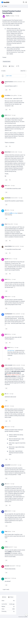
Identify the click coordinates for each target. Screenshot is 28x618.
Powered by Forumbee (22, 616)
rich (5, 483)
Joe (5, 406)
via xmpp (15, 213)
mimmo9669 (7, 464)
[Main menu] (26, 2)
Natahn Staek (8, 151)
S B (5, 426)
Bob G (6, 279)
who (6, 210)
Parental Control (6, 61)
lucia (6, 578)
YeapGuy (8, 15)
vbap (6, 224)
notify (11, 213)
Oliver (6, 296)
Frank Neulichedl (8, 313)
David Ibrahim (8, 197)
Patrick (6, 547)
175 (18, 66)
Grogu (6, 531)
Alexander (7, 565)
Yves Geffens (7, 95)
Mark (6, 510)
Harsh (6, 115)
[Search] (23, 2)
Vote (6, 66)
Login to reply (9, 75)
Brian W (6, 258)
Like (6, 89)
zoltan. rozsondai (8, 365)
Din (5, 393)
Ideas (5, 6)
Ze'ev (6, 185)
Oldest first (23, 70)
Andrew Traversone (9, 81)
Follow (12, 66)
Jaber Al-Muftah (8, 246)
